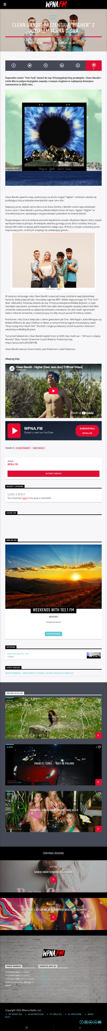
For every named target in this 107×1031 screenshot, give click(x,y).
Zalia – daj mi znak (54, 716)
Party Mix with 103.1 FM (17, 654)
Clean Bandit (23, 448)
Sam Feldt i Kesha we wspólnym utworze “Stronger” (54, 909)
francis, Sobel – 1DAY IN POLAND (54, 763)
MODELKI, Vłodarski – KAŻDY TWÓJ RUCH (54, 810)
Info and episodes (53, 634)
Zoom (43, 986)
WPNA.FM (48, 43)
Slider (53, 18)
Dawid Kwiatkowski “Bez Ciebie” (54, 872)
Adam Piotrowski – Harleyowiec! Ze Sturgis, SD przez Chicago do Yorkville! (39, 673)
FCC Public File (56, 1014)
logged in (26, 498)
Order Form (46, 979)
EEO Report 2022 (15, 1014)
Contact (44, 972)
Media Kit (45, 975)
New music (39, 448)
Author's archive (53, 473)
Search (44, 982)
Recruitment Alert (36, 1014)
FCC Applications (75, 1014)
